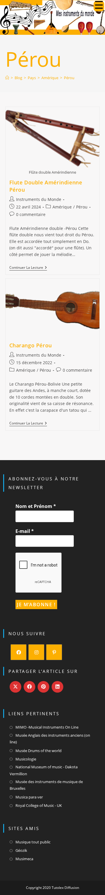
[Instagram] (36, 652)
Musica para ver (29, 797)
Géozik (21, 850)
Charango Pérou (30, 345)
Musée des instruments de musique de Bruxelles (46, 785)
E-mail (24, 531)
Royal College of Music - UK (38, 805)
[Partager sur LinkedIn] (57, 687)
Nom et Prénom (35, 506)
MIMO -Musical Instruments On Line (46, 727)
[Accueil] (7, 77)
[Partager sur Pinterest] (43, 687)
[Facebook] (18, 652)
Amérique (62, 207)
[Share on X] (15, 687)
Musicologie (25, 759)
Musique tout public (32, 842)
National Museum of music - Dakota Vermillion (44, 770)
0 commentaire (31, 214)
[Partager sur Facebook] (29, 687)
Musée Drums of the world (38, 750)
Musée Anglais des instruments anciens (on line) (50, 739)
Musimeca (24, 858)
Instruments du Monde (38, 199)
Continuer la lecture (28, 268)
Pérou (69, 77)
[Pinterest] (54, 652)
